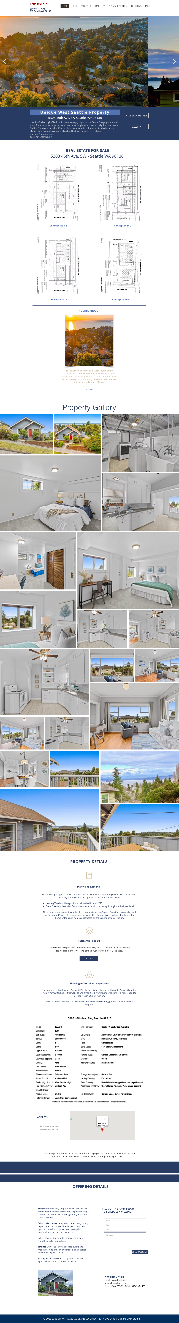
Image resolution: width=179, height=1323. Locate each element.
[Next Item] (174, 61)
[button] (118, 6)
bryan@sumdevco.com (105, 992)
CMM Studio (133, 1318)
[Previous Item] (4, 61)
